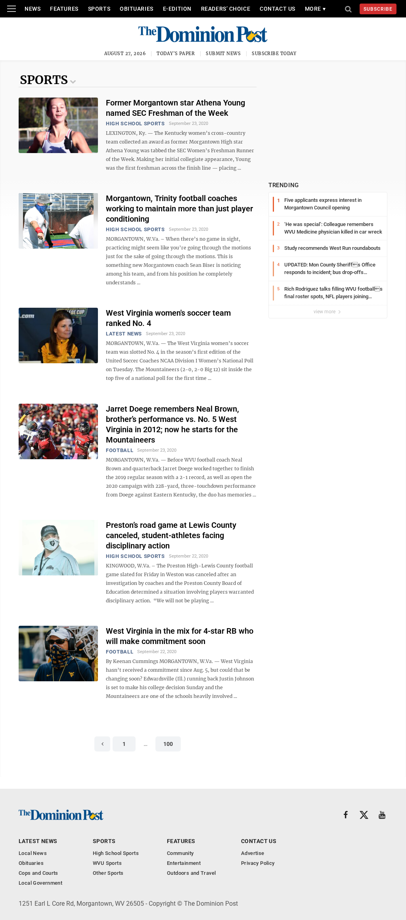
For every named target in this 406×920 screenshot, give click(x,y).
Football (119, 450)
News (32, 9)
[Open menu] (11, 9)
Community (180, 853)
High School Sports (135, 123)
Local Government (40, 883)
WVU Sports (107, 863)
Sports (99, 9)
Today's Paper (176, 53)
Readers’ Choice (225, 9)
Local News (33, 853)
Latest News (124, 334)
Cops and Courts (38, 873)
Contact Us (277, 9)
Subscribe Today (274, 53)
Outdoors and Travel (191, 873)
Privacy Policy (257, 863)
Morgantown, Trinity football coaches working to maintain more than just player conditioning (179, 209)
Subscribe (378, 9)
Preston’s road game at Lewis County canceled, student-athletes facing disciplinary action (171, 535)
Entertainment (184, 863)
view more (325, 311)
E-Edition (177, 9)
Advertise (252, 853)
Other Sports (108, 873)
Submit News (223, 53)
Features (64, 9)
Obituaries (136, 9)
